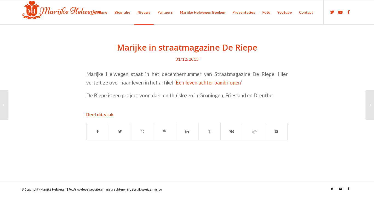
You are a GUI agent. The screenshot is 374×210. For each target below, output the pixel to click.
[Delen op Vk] (232, 131)
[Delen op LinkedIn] (187, 131)
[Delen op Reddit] (254, 131)
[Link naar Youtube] (340, 12)
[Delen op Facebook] (98, 131)
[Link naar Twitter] (332, 12)
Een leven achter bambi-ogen (208, 83)
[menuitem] (102, 12)
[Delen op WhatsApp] (142, 131)
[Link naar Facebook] (348, 12)
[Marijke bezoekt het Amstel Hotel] (4, 105)
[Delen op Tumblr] (209, 131)
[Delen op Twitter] (120, 131)
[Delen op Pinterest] (165, 131)
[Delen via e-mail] (276, 131)
